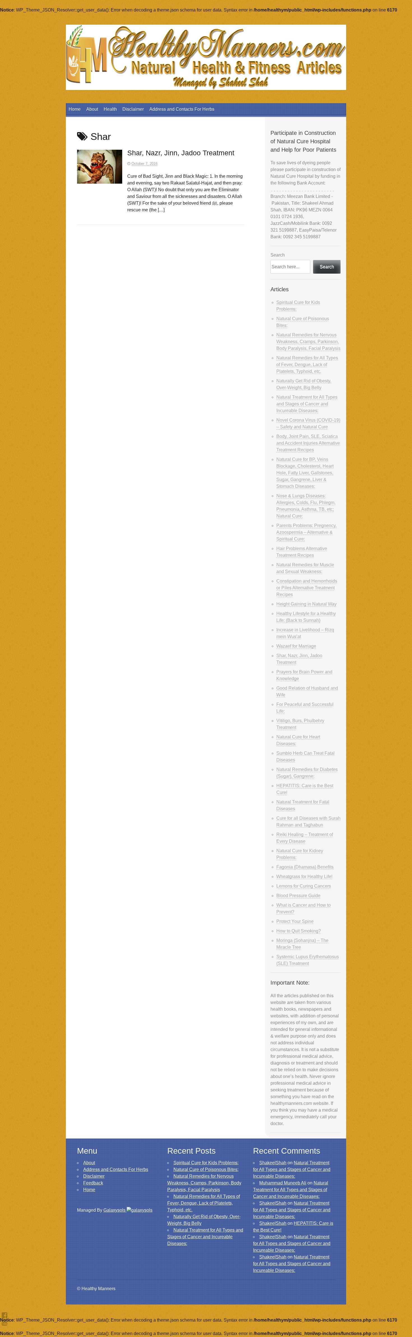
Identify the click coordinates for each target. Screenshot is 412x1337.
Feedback (93, 1183)
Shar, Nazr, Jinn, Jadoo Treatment (180, 153)
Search (277, 255)
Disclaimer (133, 109)
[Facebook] (5, 1315)
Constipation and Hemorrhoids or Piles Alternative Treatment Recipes (306, 588)
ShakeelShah (272, 1162)
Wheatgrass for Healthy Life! (304, 876)
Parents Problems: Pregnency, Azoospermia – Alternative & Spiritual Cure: (306, 532)
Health (110, 109)
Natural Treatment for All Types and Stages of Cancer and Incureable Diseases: (306, 404)
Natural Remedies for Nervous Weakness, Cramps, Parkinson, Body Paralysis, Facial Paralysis (308, 341)
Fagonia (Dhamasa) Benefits (305, 867)
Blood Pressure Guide (298, 895)
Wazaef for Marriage (296, 646)
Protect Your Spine (295, 921)
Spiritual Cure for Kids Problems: (206, 1162)
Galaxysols (115, 1210)
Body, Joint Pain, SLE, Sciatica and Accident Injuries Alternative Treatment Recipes (308, 443)
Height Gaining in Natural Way (306, 604)
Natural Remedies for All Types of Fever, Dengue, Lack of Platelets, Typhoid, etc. (307, 364)
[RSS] (5, 1322)
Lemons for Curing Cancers (303, 886)
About (92, 109)
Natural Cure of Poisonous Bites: (206, 1169)
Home (75, 109)
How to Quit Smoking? (298, 931)
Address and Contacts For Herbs (181, 109)
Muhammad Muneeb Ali (282, 1183)
